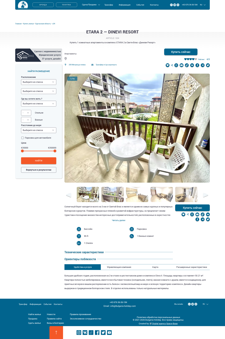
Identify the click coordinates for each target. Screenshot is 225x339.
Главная (18, 24)
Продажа (32, 318)
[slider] (22, 151)
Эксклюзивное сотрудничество (85, 318)
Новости (51, 314)
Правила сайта (54, 318)
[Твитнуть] (208, 65)
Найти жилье (34, 314)
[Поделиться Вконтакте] (192, 65)
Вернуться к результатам (38, 169)
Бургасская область (43, 24)
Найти (38, 160)
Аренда (43, 5)
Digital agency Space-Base (165, 323)
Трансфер (108, 5)
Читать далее (118, 220)
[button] (68, 195)
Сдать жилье (34, 323)
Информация (124, 5)
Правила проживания (80, 314)
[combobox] (38, 82)
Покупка (66, 5)
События (140, 5)
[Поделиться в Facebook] (197, 65)
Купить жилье (28, 24)
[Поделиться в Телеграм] (202, 65)
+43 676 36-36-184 (189, 5)
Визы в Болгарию (55, 323)
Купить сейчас (180, 52)
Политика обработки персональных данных (158, 317)
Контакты (154, 5)
